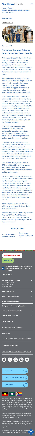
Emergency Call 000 (12, 255)
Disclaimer (6, 432)
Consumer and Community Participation (17, 338)
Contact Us (9, 385)
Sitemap (23, 432)
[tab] (17, 280)
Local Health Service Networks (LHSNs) (16, 352)
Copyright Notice (15, 432)
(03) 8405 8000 (7, 286)
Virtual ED (8, 261)
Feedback (8, 371)
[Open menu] (32, 4)
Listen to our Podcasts (13, 378)
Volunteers (6, 333)
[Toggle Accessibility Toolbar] (31, 432)
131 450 (9, 270)
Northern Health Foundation (12, 327)
